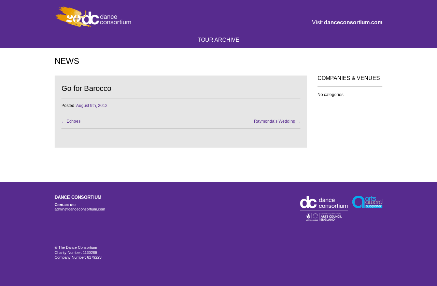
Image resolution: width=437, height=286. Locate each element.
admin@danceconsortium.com (80, 209)
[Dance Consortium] (93, 16)
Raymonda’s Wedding (277, 121)
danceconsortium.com (353, 22)
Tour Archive (218, 40)
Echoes (71, 121)
